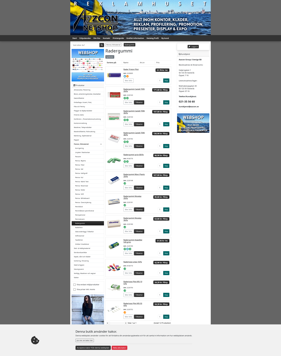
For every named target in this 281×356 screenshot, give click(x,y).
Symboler (109, 57)
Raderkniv (79, 227)
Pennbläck (79, 207)
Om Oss (96, 38)
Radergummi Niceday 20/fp (132, 197)
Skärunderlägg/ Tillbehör (84, 232)
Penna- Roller (80, 190)
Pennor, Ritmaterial (113, 45)
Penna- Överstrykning (83, 202)
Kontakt (106, 38)
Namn (125, 62)
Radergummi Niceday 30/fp (132, 219)
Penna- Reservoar (81, 186)
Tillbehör (139, 102)
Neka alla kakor (119, 348)
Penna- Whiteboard (82, 198)
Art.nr (142, 62)
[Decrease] (107, 323)
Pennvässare (80, 219)
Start (74, 38)
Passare (78, 157)
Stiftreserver (79, 236)
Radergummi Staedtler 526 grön (132, 241)
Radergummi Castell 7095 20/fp (134, 90)
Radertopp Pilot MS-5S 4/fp (132, 304)
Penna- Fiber (80, 165)
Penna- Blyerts (80, 161)
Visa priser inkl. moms (86, 289)
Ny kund (165, 38)
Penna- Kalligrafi (81, 173)
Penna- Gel (79, 169)
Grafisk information (135, 38)
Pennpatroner (80, 215)
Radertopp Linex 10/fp (132, 262)
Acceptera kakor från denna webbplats (93, 348)
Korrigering (79, 148)
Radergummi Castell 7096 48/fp (134, 134)
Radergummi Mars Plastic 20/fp (134, 175)
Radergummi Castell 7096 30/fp (134, 112)
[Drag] (109, 323)
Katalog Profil (153, 38)
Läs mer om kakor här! (85, 340)
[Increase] (126, 323)
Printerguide (118, 38)
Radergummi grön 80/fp (133, 154)
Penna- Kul (79, 177)
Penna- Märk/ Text (81, 182)
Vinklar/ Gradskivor (82, 244)
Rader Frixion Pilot (131, 69)
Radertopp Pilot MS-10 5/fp (132, 282)
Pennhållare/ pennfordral (84, 211)
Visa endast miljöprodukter (88, 284)
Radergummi (80, 223)
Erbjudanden (85, 38)
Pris (157, 62)
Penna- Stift (79, 194)
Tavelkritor (79, 240)
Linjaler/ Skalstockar (82, 152)
